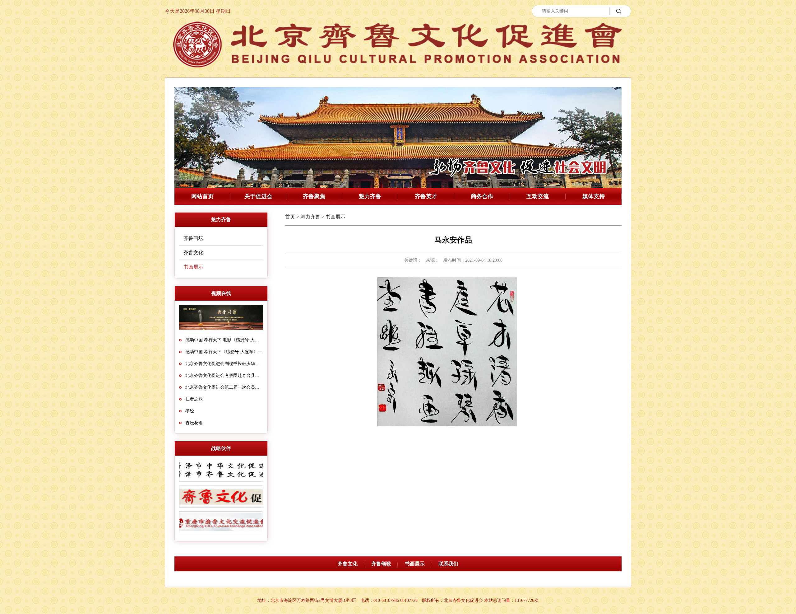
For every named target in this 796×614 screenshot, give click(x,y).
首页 (290, 216)
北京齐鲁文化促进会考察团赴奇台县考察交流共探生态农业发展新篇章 (224, 375)
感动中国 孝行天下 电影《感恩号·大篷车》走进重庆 (224, 340)
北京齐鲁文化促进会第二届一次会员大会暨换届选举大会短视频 (224, 387)
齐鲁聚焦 (314, 196)
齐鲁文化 (193, 252)
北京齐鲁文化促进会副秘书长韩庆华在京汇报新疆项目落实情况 (224, 363)
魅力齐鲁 (370, 196)
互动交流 (537, 196)
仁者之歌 (194, 399)
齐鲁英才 (426, 196)
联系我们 (448, 563)
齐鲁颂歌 (381, 563)
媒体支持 (593, 196)
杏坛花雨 (194, 422)
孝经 (189, 411)
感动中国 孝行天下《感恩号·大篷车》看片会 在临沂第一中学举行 (224, 351)
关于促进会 (258, 196)
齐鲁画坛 (193, 238)
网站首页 (202, 196)
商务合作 (482, 196)
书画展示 (193, 267)
